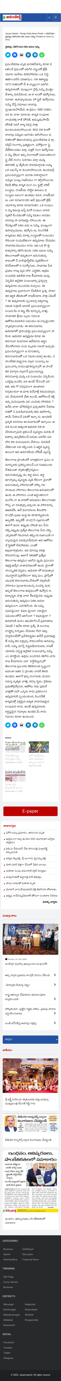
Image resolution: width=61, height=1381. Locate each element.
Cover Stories (10, 1282)
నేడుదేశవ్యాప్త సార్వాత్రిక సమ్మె (12, 758)
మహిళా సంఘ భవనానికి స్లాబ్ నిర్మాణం (26, 871)
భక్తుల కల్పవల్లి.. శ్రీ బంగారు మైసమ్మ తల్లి (26, 859)
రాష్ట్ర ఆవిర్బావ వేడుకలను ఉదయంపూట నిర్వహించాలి (25, 997)
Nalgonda (30, 1304)
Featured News (30, 1259)
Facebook (8, 1342)
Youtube (7, 1347)
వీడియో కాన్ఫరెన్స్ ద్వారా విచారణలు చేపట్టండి (28, 1140)
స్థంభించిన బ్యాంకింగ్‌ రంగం (14, 787)
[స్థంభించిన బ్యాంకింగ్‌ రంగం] (15, 776)
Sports (6, 1254)
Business (8, 1249)
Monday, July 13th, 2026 (17, 959)
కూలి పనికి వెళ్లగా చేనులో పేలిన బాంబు (26, 865)
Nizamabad (31, 1309)
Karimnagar (9, 1309)
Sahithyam (28, 1249)
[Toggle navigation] (55, 17)
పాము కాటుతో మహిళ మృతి (20, 883)
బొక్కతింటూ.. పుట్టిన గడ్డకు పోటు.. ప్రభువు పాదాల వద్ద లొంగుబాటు (30, 1011)
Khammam (9, 1325)
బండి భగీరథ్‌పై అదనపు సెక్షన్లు (20, 1023)
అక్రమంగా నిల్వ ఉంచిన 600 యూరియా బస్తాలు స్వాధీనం (30, 841)
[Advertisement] (32, 6)
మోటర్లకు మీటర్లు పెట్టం (17, 985)
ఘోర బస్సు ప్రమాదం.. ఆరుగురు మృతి (25, 833)
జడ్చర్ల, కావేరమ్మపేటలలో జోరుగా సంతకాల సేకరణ (31, 896)
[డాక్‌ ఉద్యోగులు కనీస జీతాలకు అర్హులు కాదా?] (39, 747)
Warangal (8, 1304)
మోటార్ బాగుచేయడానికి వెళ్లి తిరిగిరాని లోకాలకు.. (31, 890)
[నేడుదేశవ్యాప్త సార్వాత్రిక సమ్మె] (15, 747)
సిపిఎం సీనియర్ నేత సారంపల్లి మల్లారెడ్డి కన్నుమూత (26, 851)
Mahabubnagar (11, 1314)
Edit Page (8, 1276)
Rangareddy (31, 1320)
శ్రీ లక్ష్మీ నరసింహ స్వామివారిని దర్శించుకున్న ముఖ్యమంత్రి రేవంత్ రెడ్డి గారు (27, 1102)
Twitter (7, 1352)
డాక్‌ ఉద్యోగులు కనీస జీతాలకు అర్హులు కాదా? (37, 759)
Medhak (29, 1314)
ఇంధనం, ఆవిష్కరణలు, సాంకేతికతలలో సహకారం (25, 1221)
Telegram (8, 1358)
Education (27, 1254)
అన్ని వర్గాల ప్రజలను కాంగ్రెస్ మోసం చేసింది (27, 975)
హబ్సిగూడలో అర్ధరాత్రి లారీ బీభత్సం (24, 877)
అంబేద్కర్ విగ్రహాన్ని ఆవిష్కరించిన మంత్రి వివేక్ (26, 964)
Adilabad (8, 1320)
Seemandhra (10, 1259)
